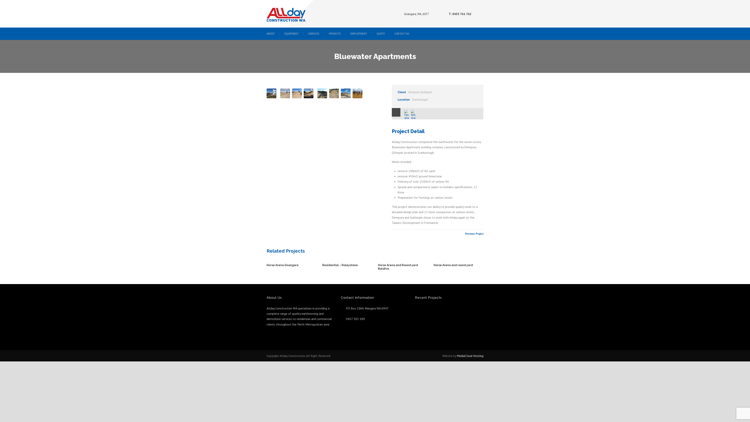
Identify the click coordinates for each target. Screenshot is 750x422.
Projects (335, 33)
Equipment (291, 33)
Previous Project (474, 233)
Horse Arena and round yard (453, 265)
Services (313, 33)
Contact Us (401, 33)
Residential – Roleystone (340, 265)
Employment (358, 33)
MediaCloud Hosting (470, 356)
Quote (381, 33)
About (271, 33)
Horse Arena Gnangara (282, 265)
